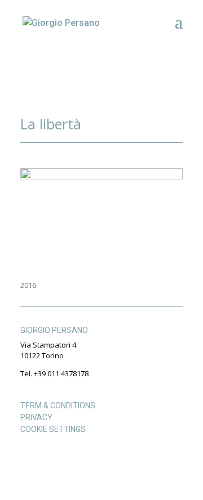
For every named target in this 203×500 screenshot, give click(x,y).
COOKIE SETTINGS (53, 429)
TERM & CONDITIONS (57, 405)
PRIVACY (36, 417)
